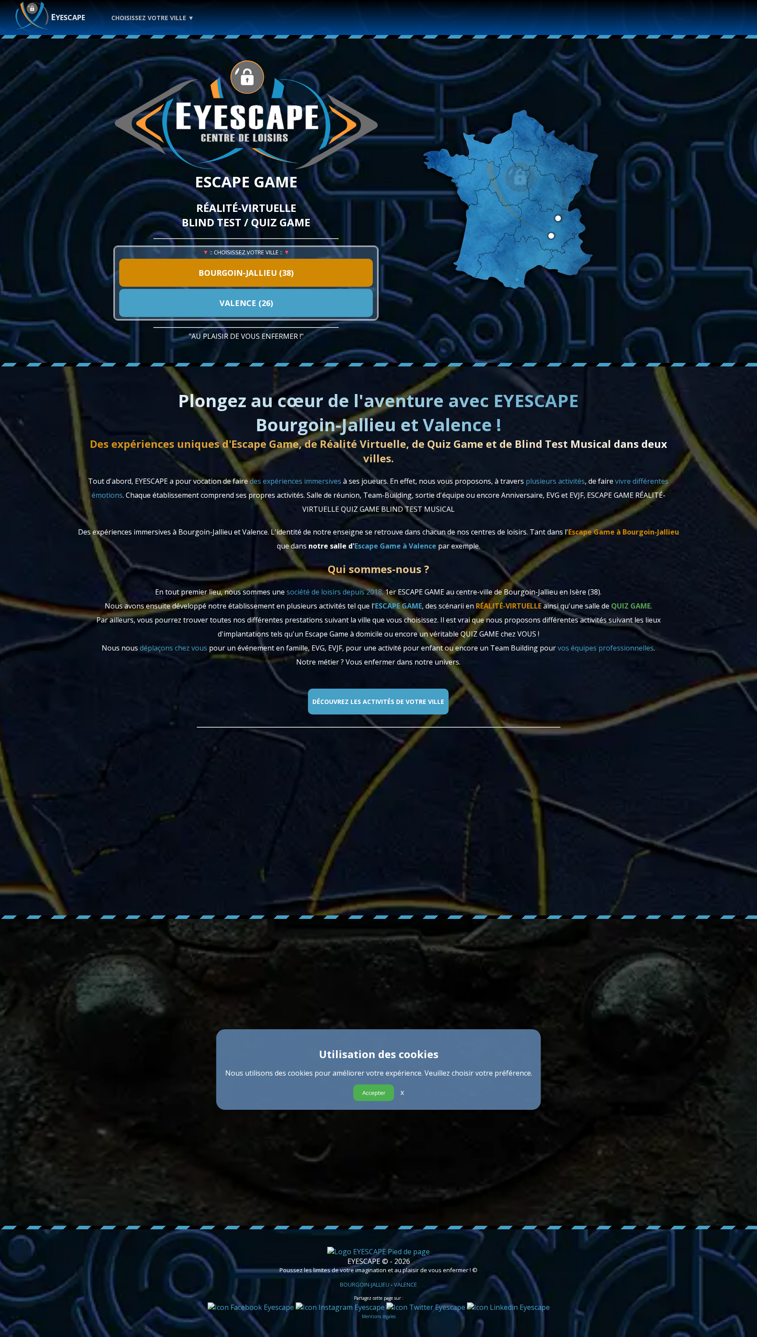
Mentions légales (379, 1316)
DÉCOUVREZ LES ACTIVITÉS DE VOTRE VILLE (378, 701)
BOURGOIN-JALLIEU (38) (246, 272)
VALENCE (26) (246, 303)
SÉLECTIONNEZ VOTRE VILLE (334, 1191)
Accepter (374, 1093)
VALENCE (405, 1284)
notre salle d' (372, 546)
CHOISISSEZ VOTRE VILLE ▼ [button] (152, 18)
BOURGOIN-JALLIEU (364, 1284)
